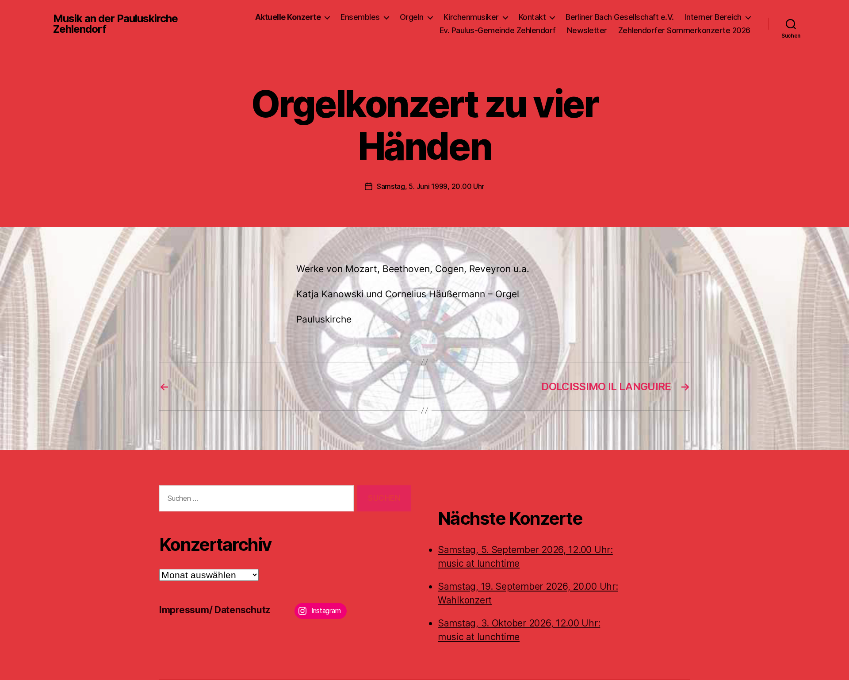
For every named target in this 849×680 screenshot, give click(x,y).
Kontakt (532, 17)
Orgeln (412, 17)
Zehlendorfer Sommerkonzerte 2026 (684, 30)
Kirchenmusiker (471, 17)
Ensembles (360, 17)
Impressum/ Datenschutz (214, 609)
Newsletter (587, 30)
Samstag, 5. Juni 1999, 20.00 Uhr (430, 186)
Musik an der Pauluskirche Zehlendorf (115, 24)
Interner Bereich (713, 17)
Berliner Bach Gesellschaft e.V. (620, 17)
